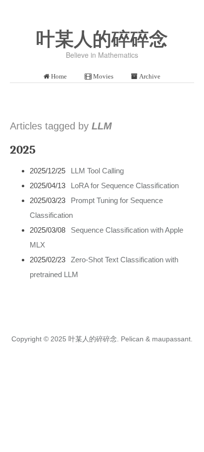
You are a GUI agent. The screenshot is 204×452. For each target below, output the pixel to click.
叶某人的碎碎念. (93, 339)
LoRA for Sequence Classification (125, 185)
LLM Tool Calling (97, 170)
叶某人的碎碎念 (102, 39)
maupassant (171, 339)
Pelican (132, 339)
